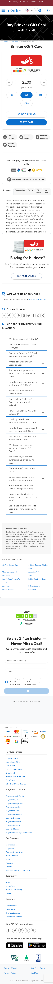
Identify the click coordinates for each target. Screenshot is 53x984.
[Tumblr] (33, 315)
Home (6, 42)
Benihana (32, 589)
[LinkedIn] (24, 315)
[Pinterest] (19, 315)
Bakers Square (34, 586)
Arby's (30, 575)
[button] (40, 10)
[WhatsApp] (38, 315)
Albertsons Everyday (10, 572)
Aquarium (6, 575)
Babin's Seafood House (37, 579)
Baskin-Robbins (8, 589)
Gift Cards (14, 42)
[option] (12, 95)
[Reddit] (28, 315)
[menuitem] (26, 339)
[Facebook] (9, 315)
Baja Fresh (6, 586)
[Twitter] (14, 315)
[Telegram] (43, 315)
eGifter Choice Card (10, 565)
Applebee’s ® (33, 572)
